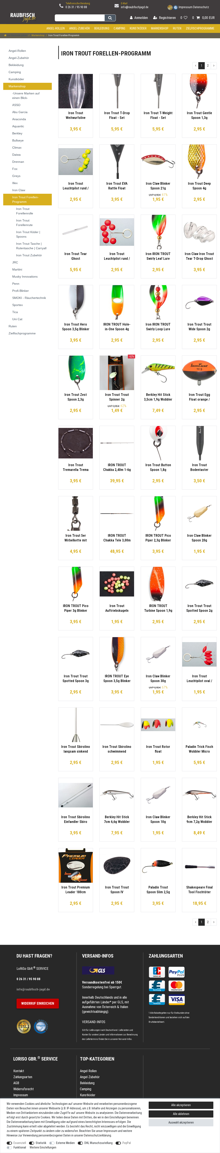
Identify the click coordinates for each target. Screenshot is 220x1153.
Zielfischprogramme (200, 28)
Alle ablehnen (181, 1114)
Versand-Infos (125, 1039)
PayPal (126, 1143)
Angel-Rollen (55, 28)
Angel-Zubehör (79, 28)
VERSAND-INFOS (97, 956)
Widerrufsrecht (23, 1089)
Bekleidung (101, 28)
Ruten (177, 28)
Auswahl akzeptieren (181, 1122)
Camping (119, 28)
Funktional (20, 1147)
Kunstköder (138, 28)
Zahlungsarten (166, 956)
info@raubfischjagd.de (134, 7)
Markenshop (159, 28)
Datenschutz (201, 7)
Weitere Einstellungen (43, 1147)
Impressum (185, 7)
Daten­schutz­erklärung (97, 1135)
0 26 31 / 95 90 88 (76, 7)
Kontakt (18, 1071)
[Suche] (110, 17)
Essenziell (20, 1143)
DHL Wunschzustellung (98, 1143)
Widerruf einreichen (37, 1003)
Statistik (41, 1143)
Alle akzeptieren (181, 1105)
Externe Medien (65, 1143)
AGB (16, 1083)
